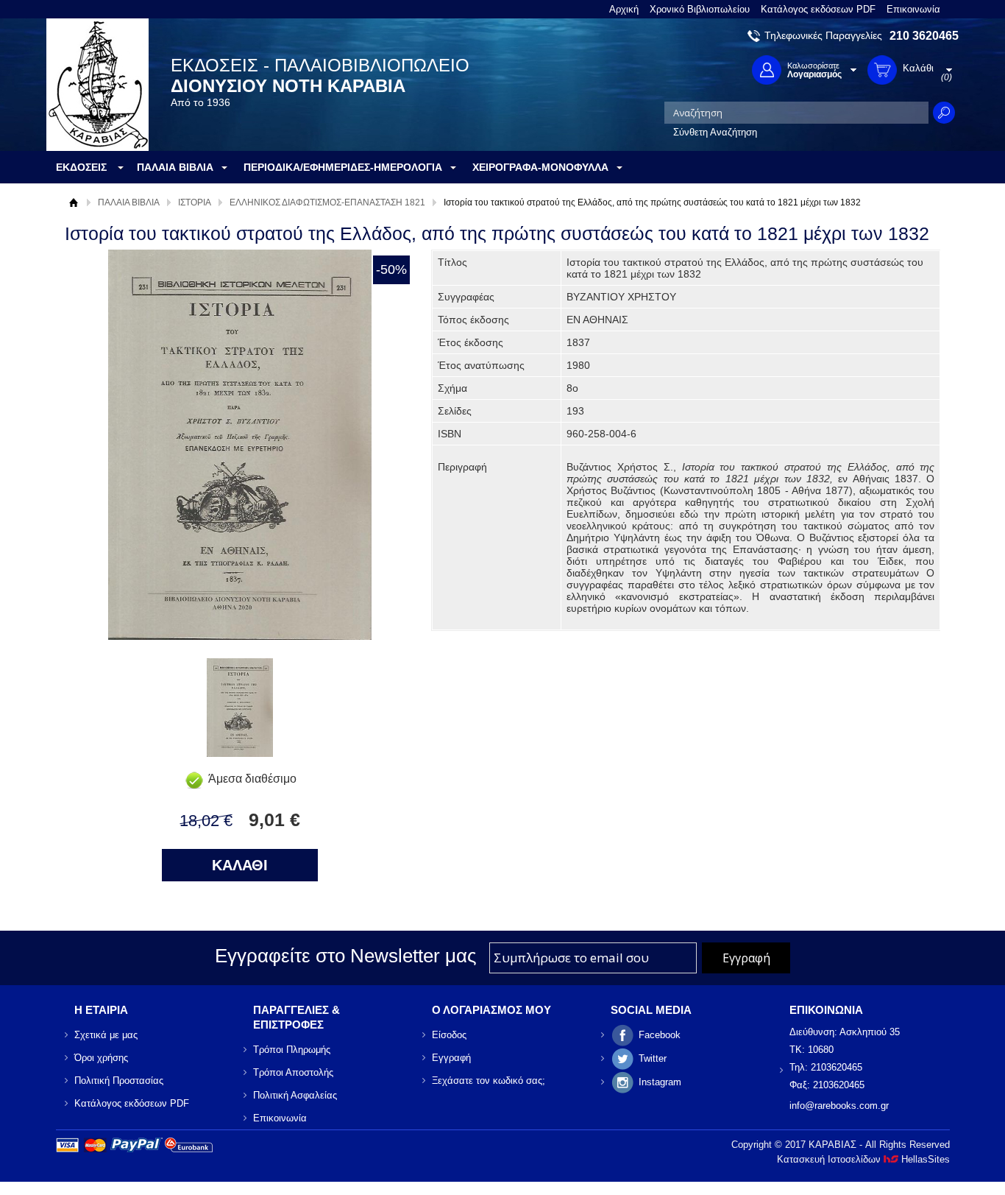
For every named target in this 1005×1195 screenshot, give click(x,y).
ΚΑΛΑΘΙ (240, 865)
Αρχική (624, 9)
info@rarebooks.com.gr (839, 1105)
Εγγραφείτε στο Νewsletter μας (346, 956)
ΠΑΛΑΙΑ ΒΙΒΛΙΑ (129, 202)
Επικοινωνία (913, 9)
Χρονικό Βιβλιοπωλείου (700, 9)
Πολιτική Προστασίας (118, 1080)
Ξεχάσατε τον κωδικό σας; (488, 1080)
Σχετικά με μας (106, 1034)
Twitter (653, 1058)
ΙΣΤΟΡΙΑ (194, 202)
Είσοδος (449, 1034)
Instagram (660, 1082)
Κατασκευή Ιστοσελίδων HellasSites (863, 1159)
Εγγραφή (451, 1057)
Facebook (660, 1034)
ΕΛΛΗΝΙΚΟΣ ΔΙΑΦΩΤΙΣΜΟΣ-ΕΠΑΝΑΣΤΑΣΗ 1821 (327, 202)
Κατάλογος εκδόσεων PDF (818, 9)
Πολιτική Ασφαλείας (295, 1095)
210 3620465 (924, 35)
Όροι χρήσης (101, 1057)
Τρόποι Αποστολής (293, 1072)
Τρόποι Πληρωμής (291, 1049)
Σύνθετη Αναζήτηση (715, 132)
